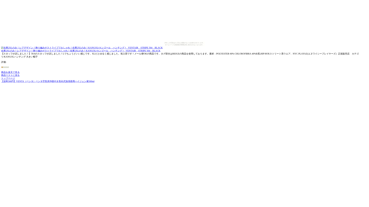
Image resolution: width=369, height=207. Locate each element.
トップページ (8, 78)
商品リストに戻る (10, 75)
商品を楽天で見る (10, 72)
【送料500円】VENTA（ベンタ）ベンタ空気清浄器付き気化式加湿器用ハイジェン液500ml (47, 81)
